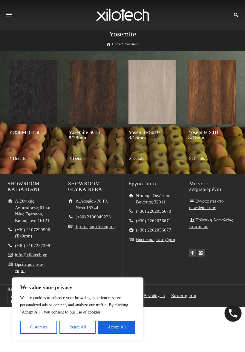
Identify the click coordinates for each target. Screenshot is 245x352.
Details (19, 158)
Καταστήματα (183, 295)
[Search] (236, 14)
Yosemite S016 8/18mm (204, 135)
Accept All (117, 327)
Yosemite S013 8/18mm (84, 135)
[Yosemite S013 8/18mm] (93, 92)
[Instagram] (201, 253)
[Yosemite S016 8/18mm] (212, 92)
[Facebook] (192, 253)
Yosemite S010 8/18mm (144, 135)
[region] (77, 308)
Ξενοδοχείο (154, 295)
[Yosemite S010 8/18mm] (152, 92)
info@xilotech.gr (31, 254)
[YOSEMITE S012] (33, 92)
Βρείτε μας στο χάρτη (95, 226)
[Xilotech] (122, 14)
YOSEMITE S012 (27, 132)
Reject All (77, 327)
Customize (39, 327)
